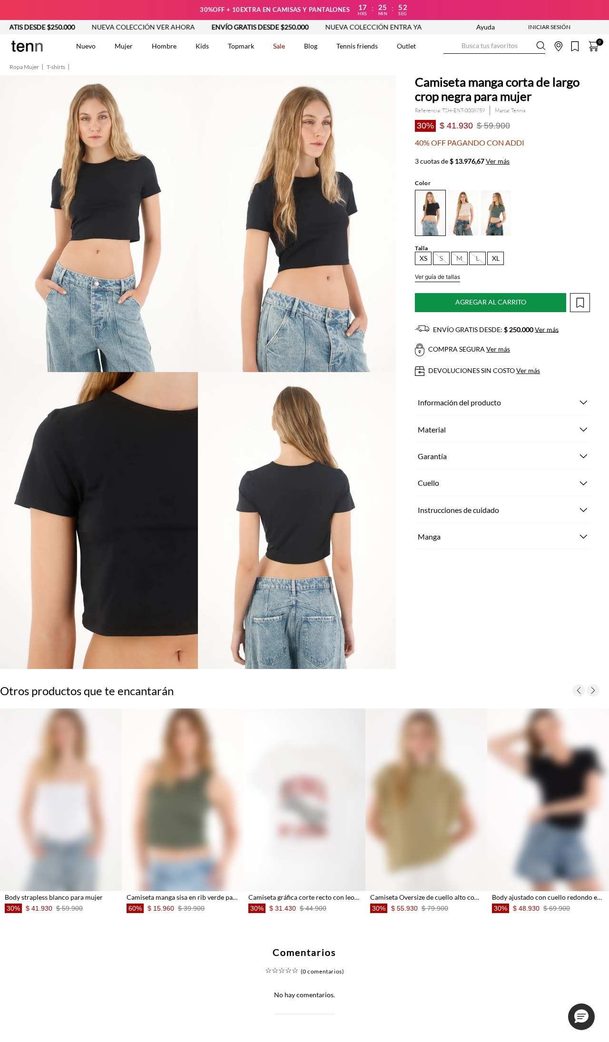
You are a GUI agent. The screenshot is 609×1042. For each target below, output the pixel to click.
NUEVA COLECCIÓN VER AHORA (93, 27)
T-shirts (56, 67)
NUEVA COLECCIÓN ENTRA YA (323, 27)
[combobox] (494, 46)
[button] (423, 258)
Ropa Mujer (24, 67)
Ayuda (485, 27)
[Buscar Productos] (451, 46)
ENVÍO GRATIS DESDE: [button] (495, 329)
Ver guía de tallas (437, 276)
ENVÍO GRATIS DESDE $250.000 (209, 27)
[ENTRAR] (530, 27)
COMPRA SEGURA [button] (468, 349)
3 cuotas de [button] (462, 161)
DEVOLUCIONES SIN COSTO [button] (483, 370)
